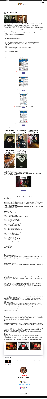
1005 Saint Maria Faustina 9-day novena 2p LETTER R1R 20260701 (24, 106)
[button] (42, 9)
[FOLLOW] (23, 388)
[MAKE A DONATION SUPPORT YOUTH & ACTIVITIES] (23, 394)
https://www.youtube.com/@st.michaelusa (23, 378)
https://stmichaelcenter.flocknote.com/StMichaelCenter (23, 384)
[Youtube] (42, 0)
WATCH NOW (23, 190)
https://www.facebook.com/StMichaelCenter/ (23, 390)
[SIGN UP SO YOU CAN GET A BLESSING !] (23, 382)
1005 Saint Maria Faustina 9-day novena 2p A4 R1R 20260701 (24, 123)
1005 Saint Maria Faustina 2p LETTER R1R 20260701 (24, 71)
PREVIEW (23, 90)
